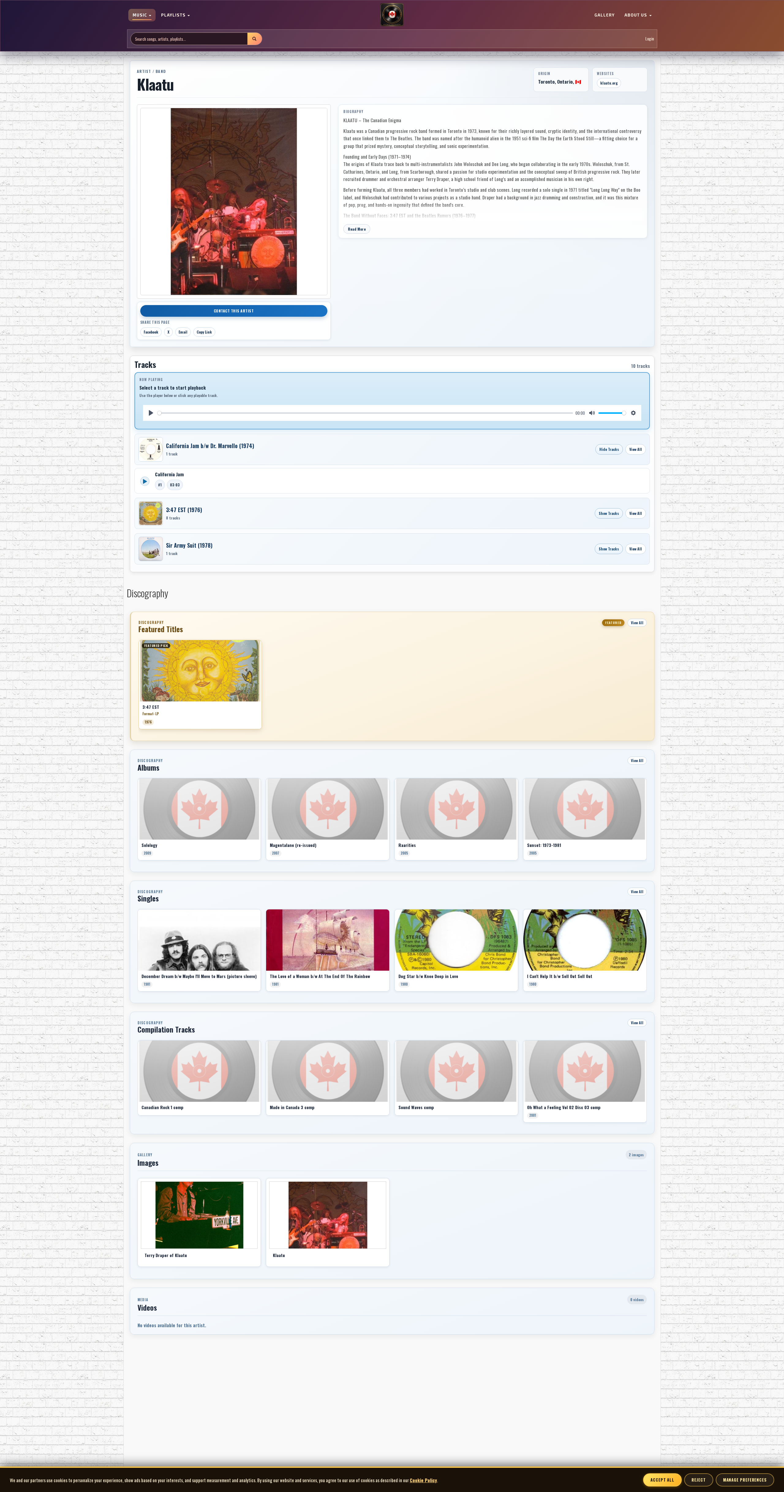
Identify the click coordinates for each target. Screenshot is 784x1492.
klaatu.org (609, 82)
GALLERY (604, 15)
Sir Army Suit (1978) (189, 545)
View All (635, 449)
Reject (699, 1480)
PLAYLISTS (174, 15)
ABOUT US (636, 15)
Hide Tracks (609, 449)
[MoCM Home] (392, 15)
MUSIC (140, 15)
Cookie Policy (423, 1480)
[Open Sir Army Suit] (150, 549)
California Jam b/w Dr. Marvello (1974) (210, 446)
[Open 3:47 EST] (150, 513)
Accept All (662, 1480)
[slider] (365, 413)
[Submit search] (254, 39)
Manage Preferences (745, 1480)
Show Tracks (609, 513)
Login (649, 39)
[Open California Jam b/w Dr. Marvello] (150, 449)
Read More (357, 229)
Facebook (151, 331)
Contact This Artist (234, 310)
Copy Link (204, 331)
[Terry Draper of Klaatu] (199, 1215)
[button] (138, 687)
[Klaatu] (327, 1215)
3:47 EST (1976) (184, 510)
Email (183, 331)
